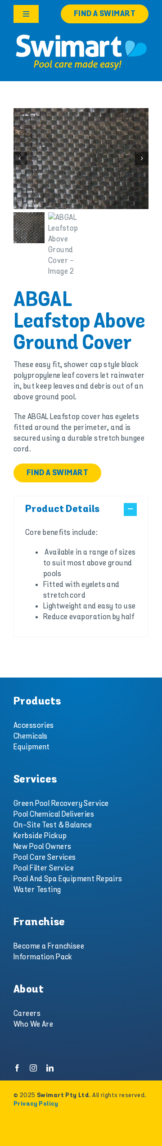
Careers (27, 1014)
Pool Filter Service (44, 868)
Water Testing (37, 890)
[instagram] (33, 1068)
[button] (81, 509)
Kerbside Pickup (40, 836)
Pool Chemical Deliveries (54, 814)
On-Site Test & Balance (53, 825)
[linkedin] (50, 1068)
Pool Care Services (45, 857)
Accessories (34, 725)
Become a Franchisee (49, 946)
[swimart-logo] (81, 36)
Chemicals (31, 736)
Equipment (32, 747)
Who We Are (33, 1024)
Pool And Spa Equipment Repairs (68, 879)
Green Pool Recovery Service (61, 804)
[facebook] (17, 1068)
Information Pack (43, 957)
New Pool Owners (42, 847)
